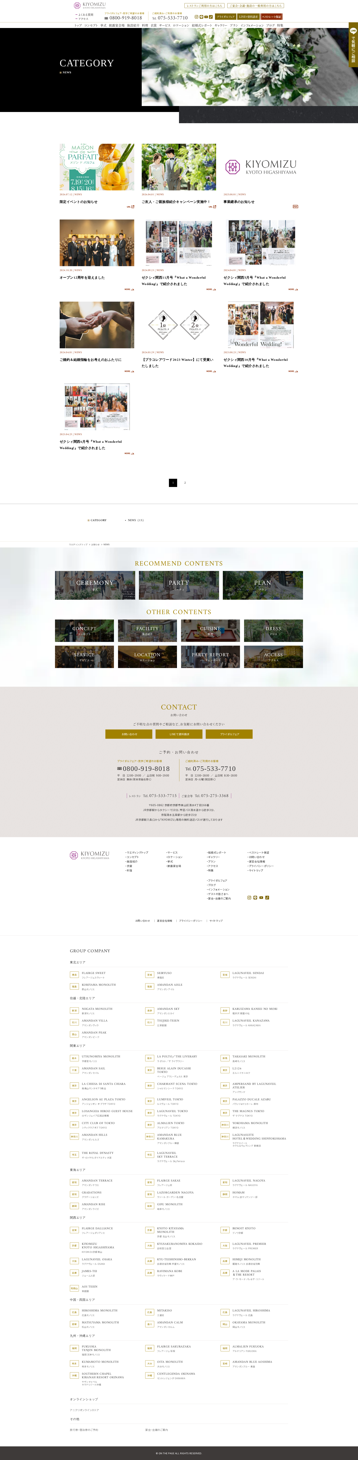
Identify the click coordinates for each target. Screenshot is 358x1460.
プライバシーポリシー (191, 920)
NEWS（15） (136, 520)
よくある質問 (85, 14)
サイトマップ (216, 920)
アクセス (83, 18)
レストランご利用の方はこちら (204, 5)
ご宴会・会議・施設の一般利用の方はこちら (256, 5)
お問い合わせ (142, 920)
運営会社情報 (164, 920)
